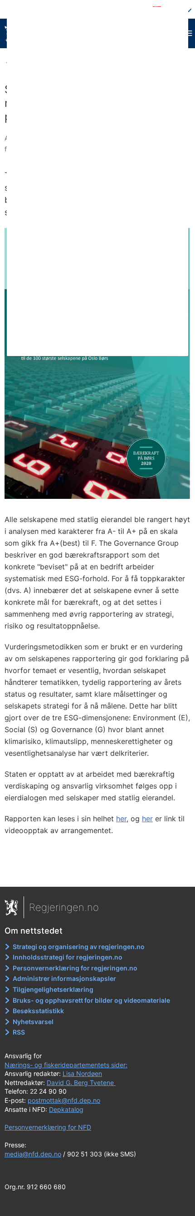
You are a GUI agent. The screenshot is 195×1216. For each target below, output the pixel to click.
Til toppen (98, 873)
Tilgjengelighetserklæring (53, 989)
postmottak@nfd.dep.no (64, 1100)
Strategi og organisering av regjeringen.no (79, 946)
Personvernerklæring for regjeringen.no (75, 968)
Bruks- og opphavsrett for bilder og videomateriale (91, 1000)
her (121, 818)
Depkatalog (66, 1109)
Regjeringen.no (64, 907)
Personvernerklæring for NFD (48, 1127)
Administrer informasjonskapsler (64, 978)
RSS (19, 1032)
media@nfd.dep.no (33, 1154)
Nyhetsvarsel (33, 1021)
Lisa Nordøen (82, 1073)
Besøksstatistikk (38, 1011)
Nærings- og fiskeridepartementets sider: (66, 1065)
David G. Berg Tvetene (81, 1082)
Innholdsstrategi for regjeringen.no (67, 957)
